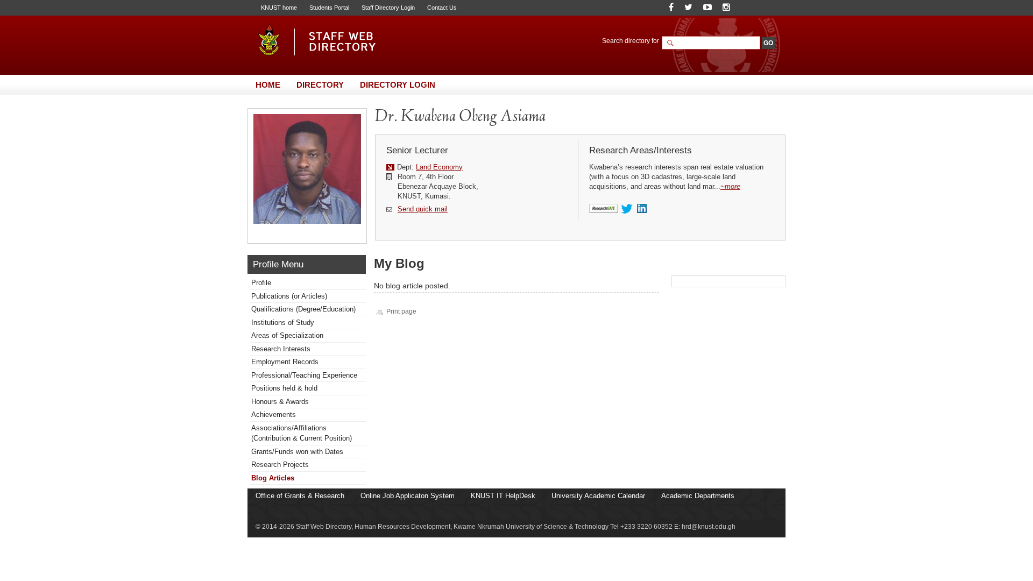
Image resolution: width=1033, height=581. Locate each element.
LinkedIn (643, 209)
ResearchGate (603, 209)
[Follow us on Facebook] (671, 7)
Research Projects (280, 464)
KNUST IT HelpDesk (503, 496)
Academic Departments (697, 496)
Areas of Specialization (287, 335)
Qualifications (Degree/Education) (303, 309)
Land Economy (439, 167)
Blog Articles (272, 478)
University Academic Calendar (598, 496)
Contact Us (442, 7)
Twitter (627, 209)
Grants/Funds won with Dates (297, 452)
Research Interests (280, 349)
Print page (401, 311)
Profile (261, 283)
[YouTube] (707, 7)
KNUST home (279, 7)
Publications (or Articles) (289, 296)
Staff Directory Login (388, 7)
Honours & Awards (280, 402)
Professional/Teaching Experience (304, 375)
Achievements (273, 414)
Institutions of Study (282, 322)
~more (730, 186)
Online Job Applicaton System (407, 496)
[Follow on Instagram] (726, 7)
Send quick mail (423, 209)
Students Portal (329, 7)
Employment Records (285, 362)
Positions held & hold (284, 388)
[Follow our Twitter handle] (688, 7)
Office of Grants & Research (300, 496)
